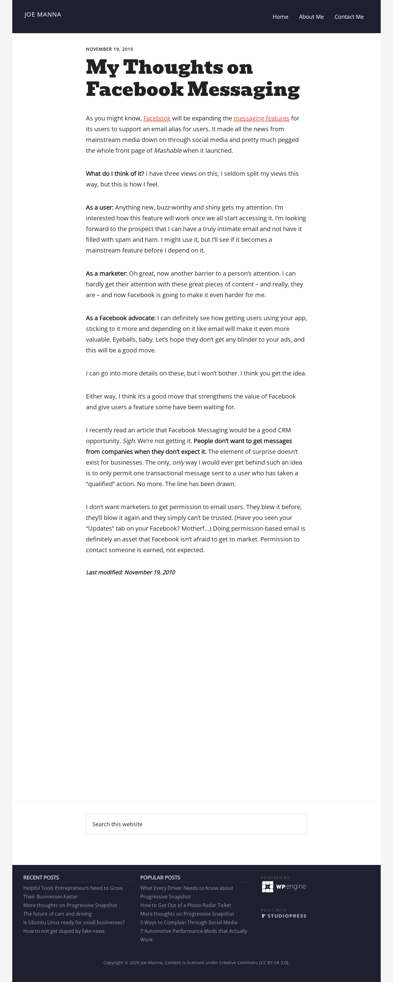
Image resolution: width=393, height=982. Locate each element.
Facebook (157, 118)
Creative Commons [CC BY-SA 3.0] (253, 962)
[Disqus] (196, 704)
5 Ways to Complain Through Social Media (188, 922)
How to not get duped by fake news (64, 931)
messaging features (262, 118)
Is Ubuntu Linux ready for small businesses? (74, 922)
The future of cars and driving (57, 913)
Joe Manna (43, 14)
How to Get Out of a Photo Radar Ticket (185, 905)
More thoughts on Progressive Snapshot (70, 905)
